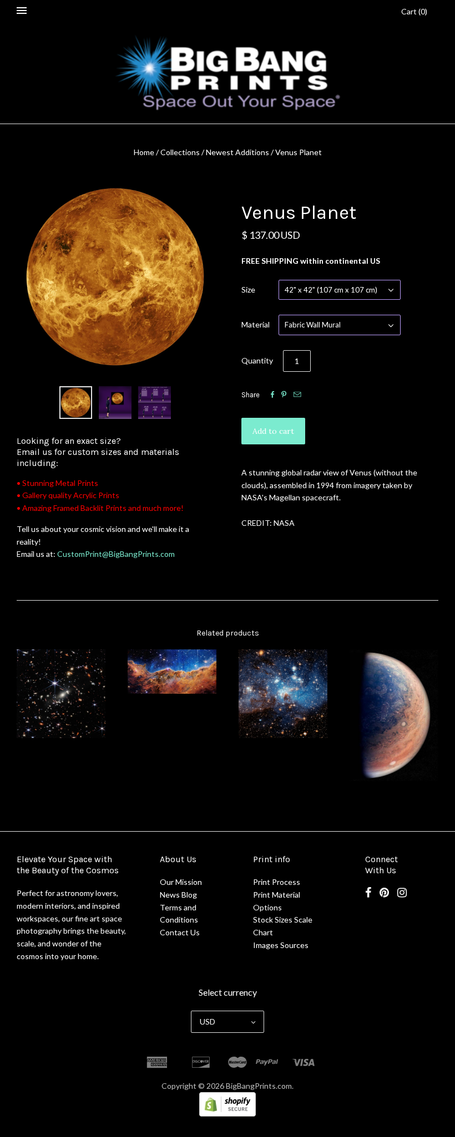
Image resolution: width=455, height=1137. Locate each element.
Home (144, 152)
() (414, 11)
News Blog (178, 894)
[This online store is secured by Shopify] (227, 1113)
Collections (180, 152)
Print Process (276, 882)
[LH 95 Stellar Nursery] (283, 693)
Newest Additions (237, 152)
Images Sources (281, 945)
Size (248, 289)
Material (255, 324)
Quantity (257, 360)
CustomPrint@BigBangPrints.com (116, 554)
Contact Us (180, 932)
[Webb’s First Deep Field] (61, 693)
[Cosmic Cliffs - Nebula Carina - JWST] (172, 671)
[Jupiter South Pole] (393, 715)
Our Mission (181, 882)
